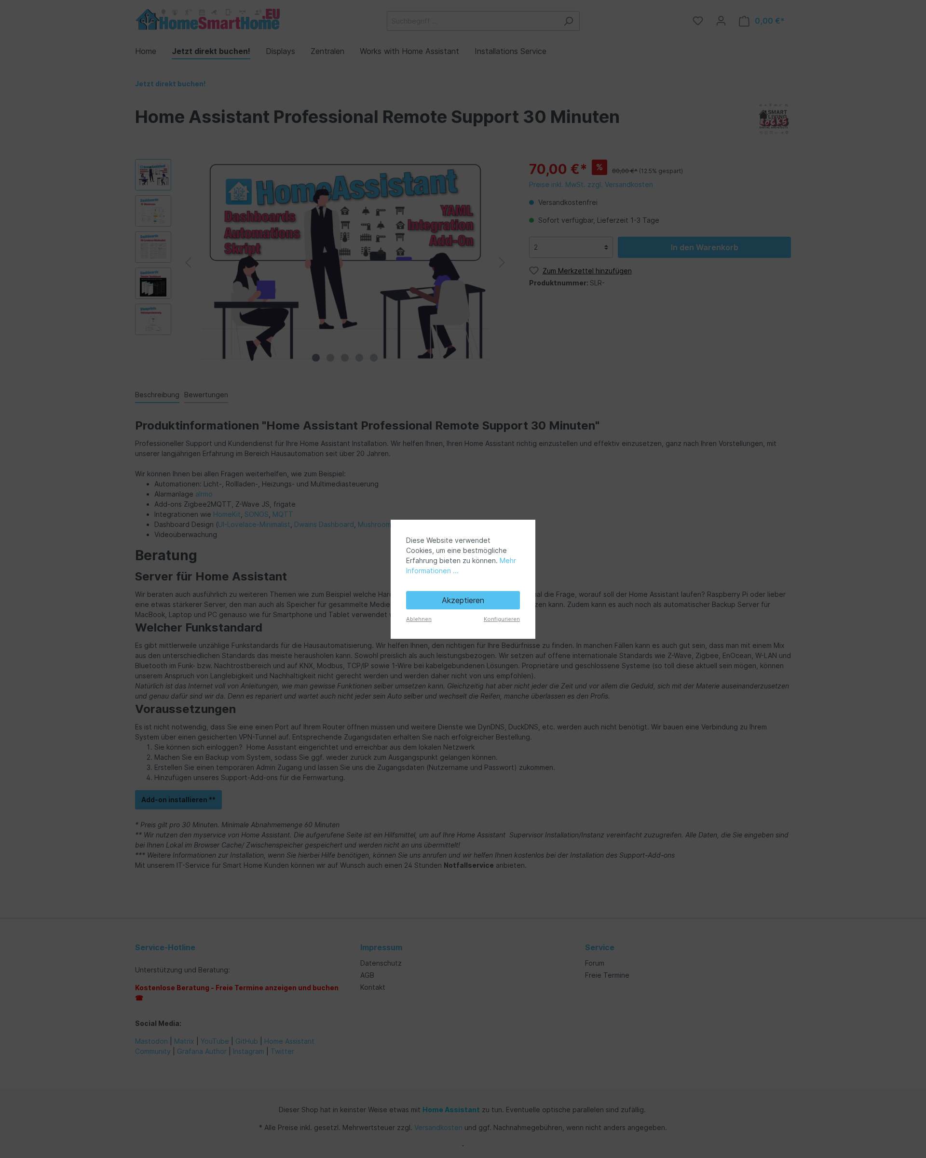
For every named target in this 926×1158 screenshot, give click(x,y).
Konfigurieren (502, 619)
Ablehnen (419, 619)
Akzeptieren (463, 600)
